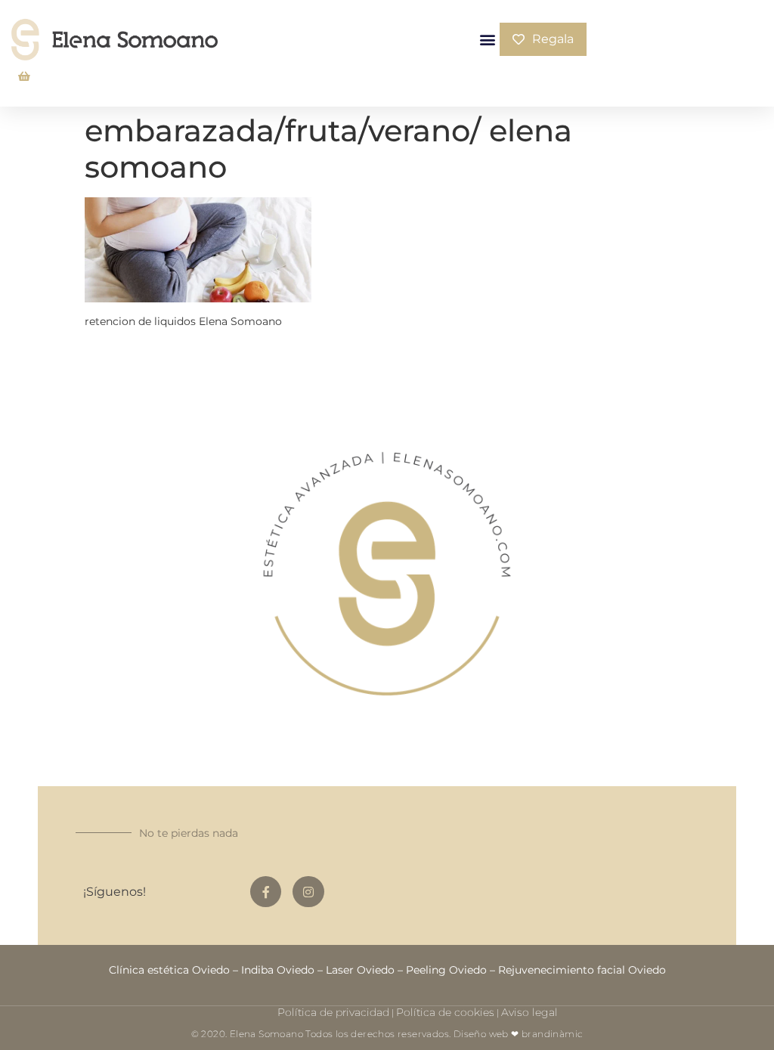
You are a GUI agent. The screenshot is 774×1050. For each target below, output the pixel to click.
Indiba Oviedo (277, 970)
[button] (487, 39)
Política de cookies (445, 1012)
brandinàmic (552, 1033)
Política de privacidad (333, 1012)
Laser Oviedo (360, 970)
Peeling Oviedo (446, 970)
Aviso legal (529, 1012)
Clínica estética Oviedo (169, 970)
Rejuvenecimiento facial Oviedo (582, 970)
